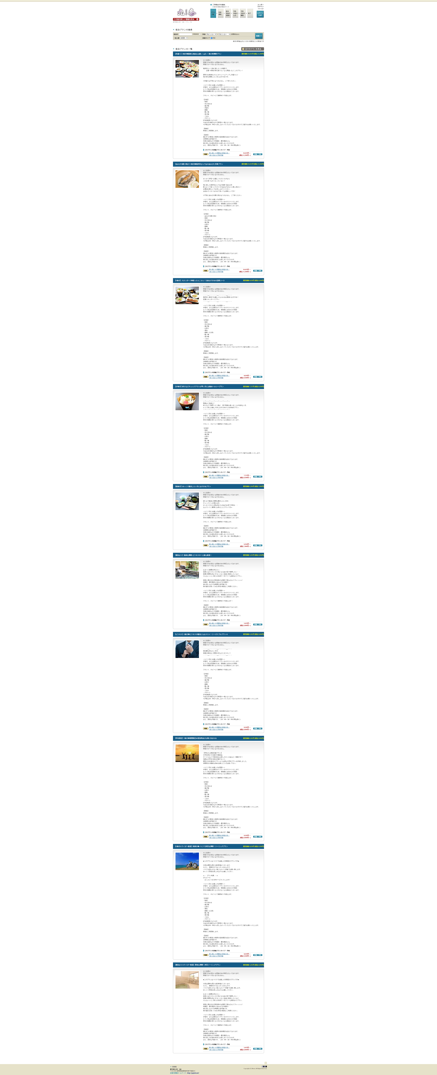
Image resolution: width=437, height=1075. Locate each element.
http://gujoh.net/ (193, 1073)
